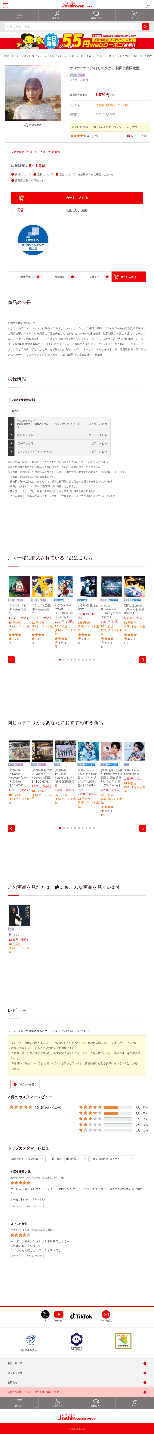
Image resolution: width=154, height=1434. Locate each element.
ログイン (148, 7)
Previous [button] (11, 659)
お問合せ (12, 1382)
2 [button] (64, 660)
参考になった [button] (17, 1206)
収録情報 (59, 276)
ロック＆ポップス (91, 55)
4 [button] (71, 660)
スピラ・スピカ (79, 79)
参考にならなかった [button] (34, 1206)
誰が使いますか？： (21, 1199)
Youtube (58, 1321)
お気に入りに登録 (77, 210)
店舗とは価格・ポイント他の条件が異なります (33, 1392)
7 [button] (83, 660)
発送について (23, 174)
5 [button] (75, 660)
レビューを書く (140, 136)
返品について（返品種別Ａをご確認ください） (87, 174)
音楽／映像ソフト (31, 55)
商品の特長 (25, 276)
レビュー (94, 276)
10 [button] (94, 660)
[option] (19, 610)
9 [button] (90, 660)
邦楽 (71, 55)
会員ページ (57, 18)
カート (134, 18)
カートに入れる (77, 198)
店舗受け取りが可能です (29, 180)
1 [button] (60, 660)
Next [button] (142, 659)
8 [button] (86, 660)
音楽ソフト (55, 55)
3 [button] (68, 660)
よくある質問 (15, 1372)
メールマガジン (106, 1321)
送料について (45, 174)
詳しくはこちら (79, 1030)
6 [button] (79, 660)
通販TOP (9, 55)
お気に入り (96, 18)
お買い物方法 (15, 1363)
